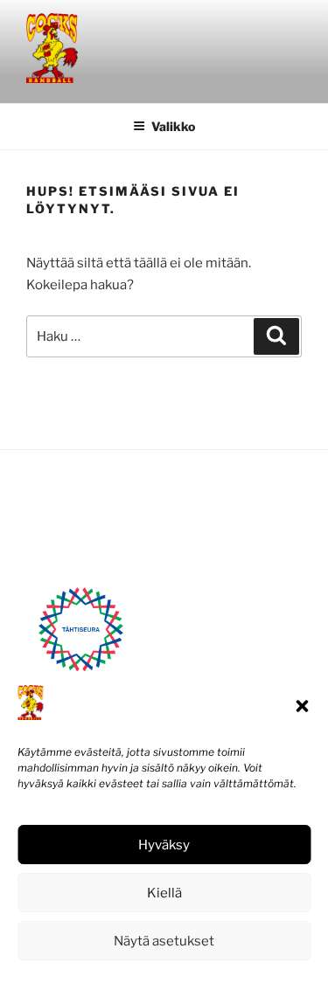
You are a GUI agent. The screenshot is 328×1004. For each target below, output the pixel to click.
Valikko (173, 126)
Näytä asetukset (164, 941)
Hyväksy (164, 845)
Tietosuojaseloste (203, 980)
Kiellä (164, 893)
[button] (302, 706)
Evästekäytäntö (111, 980)
